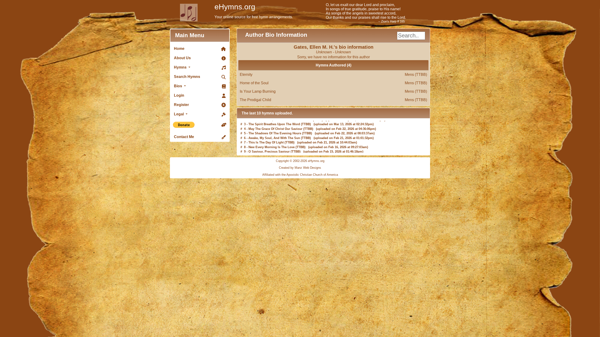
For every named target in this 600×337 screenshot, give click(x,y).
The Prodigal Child (333, 100)
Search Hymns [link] (187, 77)
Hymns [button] (181, 67)
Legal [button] (179, 114)
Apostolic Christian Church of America (312, 174)
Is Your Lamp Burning (333, 91)
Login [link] (179, 95)
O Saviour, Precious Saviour (269, 150)
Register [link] (181, 105)
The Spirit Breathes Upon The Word (274, 123)
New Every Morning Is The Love (271, 146)
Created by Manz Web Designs (300, 167)
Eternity (333, 75)
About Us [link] (182, 58)
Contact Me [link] (184, 137)
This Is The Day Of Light (266, 141)
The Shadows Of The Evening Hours (274, 132)
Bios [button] (178, 86)
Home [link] (179, 49)
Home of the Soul (333, 83)
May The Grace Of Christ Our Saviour (275, 127)
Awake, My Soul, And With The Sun (274, 137)
